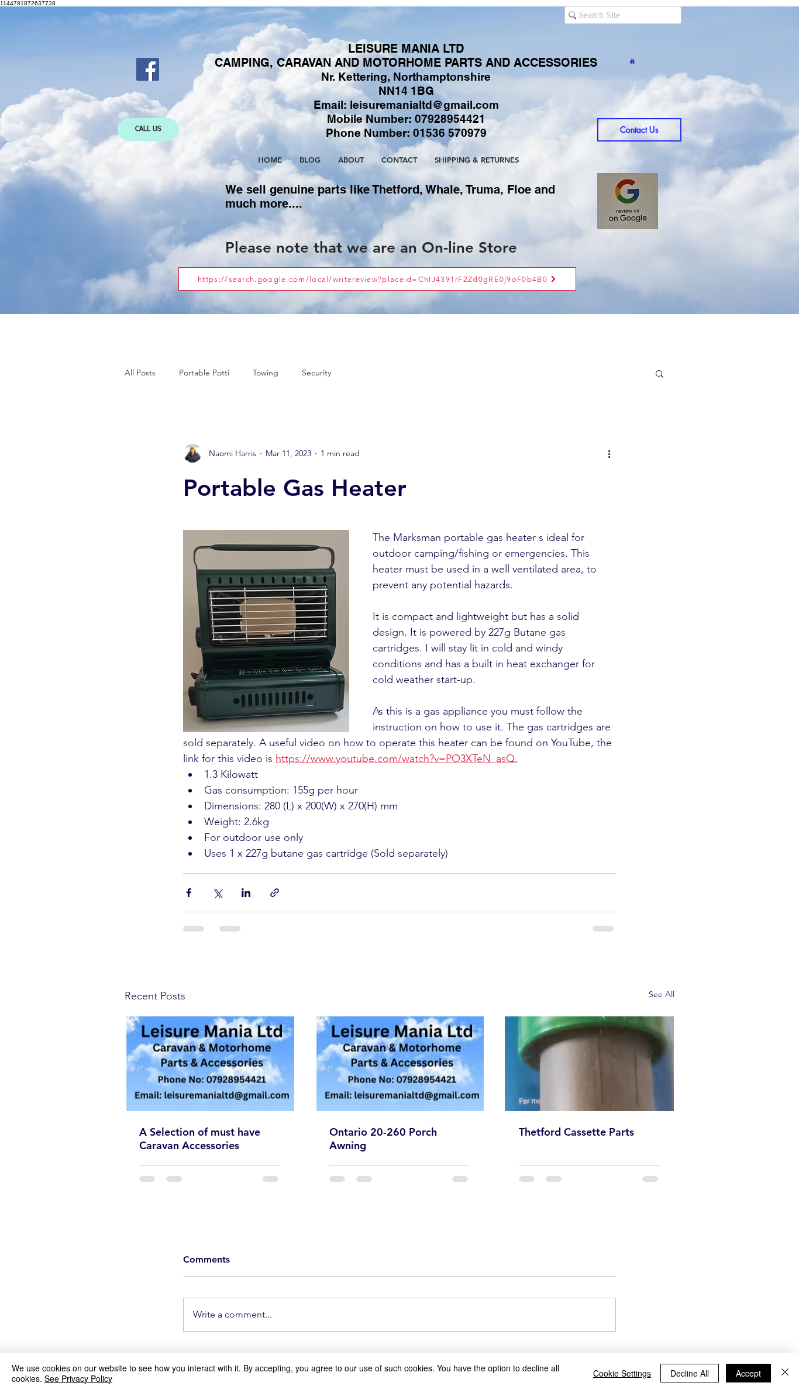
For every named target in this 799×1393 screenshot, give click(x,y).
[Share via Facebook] (188, 892)
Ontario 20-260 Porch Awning (383, 1138)
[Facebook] (147, 69)
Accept (748, 1373)
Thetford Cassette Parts (576, 1132)
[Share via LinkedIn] (246, 892)
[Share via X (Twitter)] (217, 892)
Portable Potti (204, 372)
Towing (265, 372)
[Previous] (82, 160)
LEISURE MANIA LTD (406, 49)
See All (661, 994)
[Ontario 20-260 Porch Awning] (399, 1063)
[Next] (716, 160)
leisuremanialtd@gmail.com (424, 104)
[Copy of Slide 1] (400, 285)
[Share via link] (274, 892)
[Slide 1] (389, 285)
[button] (632, 61)
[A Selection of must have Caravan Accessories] (209, 1063)
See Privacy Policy (78, 1378)
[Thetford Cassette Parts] (589, 1063)
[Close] (785, 1373)
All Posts (140, 372)
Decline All (689, 1373)
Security (316, 372)
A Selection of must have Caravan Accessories (199, 1138)
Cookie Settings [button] (622, 1373)
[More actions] (609, 453)
